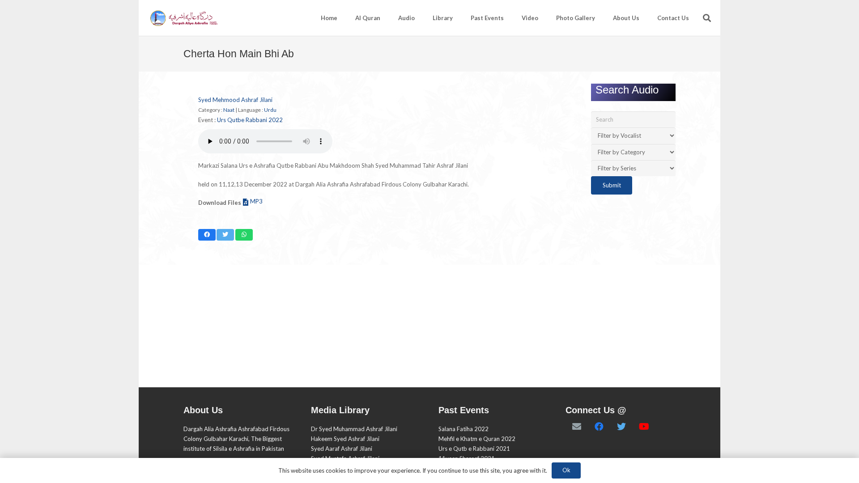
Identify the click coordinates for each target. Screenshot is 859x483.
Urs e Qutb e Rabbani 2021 (474, 448)
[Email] (577, 426)
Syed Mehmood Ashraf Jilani (235, 99)
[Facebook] (599, 426)
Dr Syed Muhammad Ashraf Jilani (354, 428)
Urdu (270, 109)
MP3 (256, 201)
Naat (228, 109)
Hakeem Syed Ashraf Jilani (345, 438)
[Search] (707, 18)
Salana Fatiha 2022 (463, 428)
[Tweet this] (225, 235)
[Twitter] (621, 426)
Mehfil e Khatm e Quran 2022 (476, 438)
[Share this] (207, 235)
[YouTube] (644, 426)
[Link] (183, 18)
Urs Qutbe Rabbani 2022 (250, 119)
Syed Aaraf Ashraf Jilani (341, 448)
